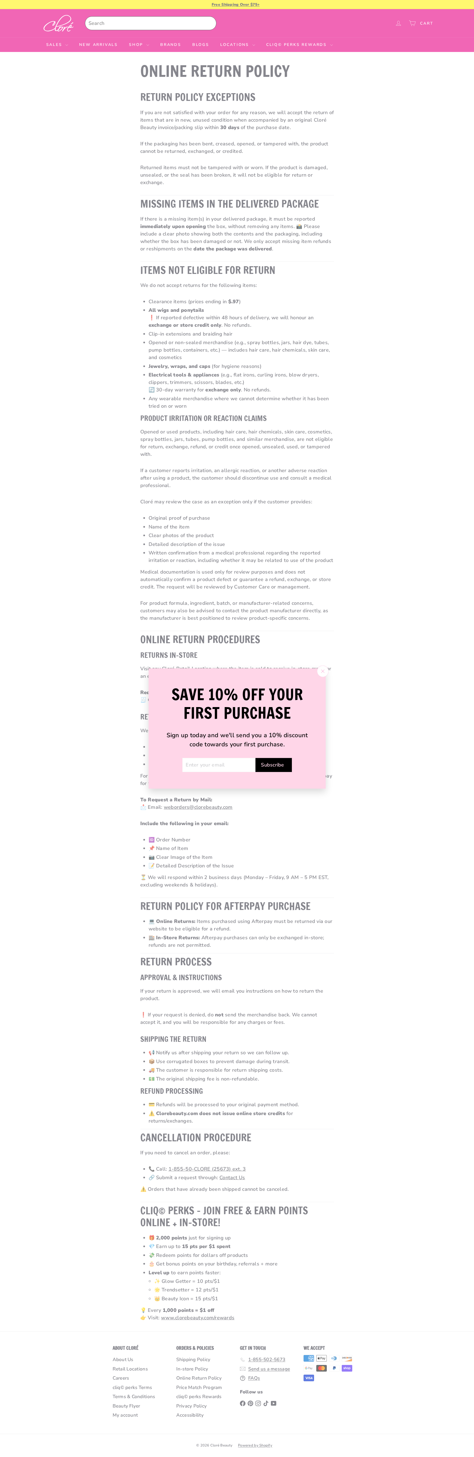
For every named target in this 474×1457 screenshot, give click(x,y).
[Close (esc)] (322, 671)
